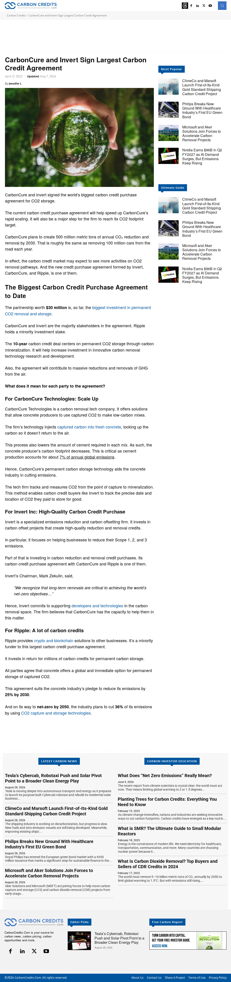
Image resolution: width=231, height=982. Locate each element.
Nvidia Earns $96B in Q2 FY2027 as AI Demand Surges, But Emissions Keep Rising (202, 156)
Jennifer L (15, 83)
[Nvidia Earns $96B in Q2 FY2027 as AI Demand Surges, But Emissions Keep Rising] (168, 156)
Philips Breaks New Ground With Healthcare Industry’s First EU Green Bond (202, 110)
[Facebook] (10, 951)
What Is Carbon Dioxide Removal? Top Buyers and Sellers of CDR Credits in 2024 (167, 864)
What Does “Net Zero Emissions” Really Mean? (165, 775)
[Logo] (31, 5)
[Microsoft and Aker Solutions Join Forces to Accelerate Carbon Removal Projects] (168, 133)
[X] (204, 5)
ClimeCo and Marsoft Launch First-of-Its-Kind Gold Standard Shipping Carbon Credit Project (201, 87)
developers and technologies (97, 605)
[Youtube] (210, 5)
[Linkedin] (22, 951)
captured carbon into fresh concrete (89, 427)
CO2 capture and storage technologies (56, 713)
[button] (222, 5)
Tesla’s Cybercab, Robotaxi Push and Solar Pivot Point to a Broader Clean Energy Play (53, 778)
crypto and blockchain (53, 640)
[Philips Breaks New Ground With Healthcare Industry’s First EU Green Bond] (168, 110)
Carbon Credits (16, 15)
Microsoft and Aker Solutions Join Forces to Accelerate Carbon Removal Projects (201, 133)
